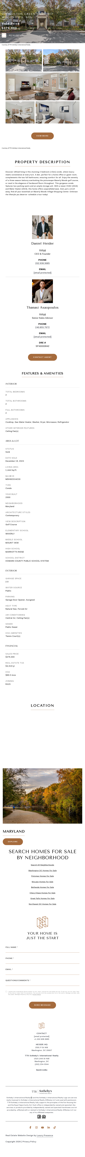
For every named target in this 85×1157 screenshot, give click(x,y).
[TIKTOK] (54, 1127)
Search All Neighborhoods (42, 865)
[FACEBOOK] (30, 1127)
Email (9, 969)
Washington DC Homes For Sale (42, 871)
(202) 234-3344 (42, 1064)
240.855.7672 (42, 327)
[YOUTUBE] (42, 1127)
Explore (13, 842)
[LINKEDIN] (48, 1127)
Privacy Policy (37, 994)
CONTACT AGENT (42, 357)
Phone (9, 958)
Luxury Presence (45, 1135)
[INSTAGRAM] (36, 1127)
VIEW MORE (42, 136)
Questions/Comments (17, 980)
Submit (42, 1005)
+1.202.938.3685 (41, 1039)
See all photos (16, 35)
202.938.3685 (42, 263)
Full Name (11, 947)
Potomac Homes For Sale (42, 876)
